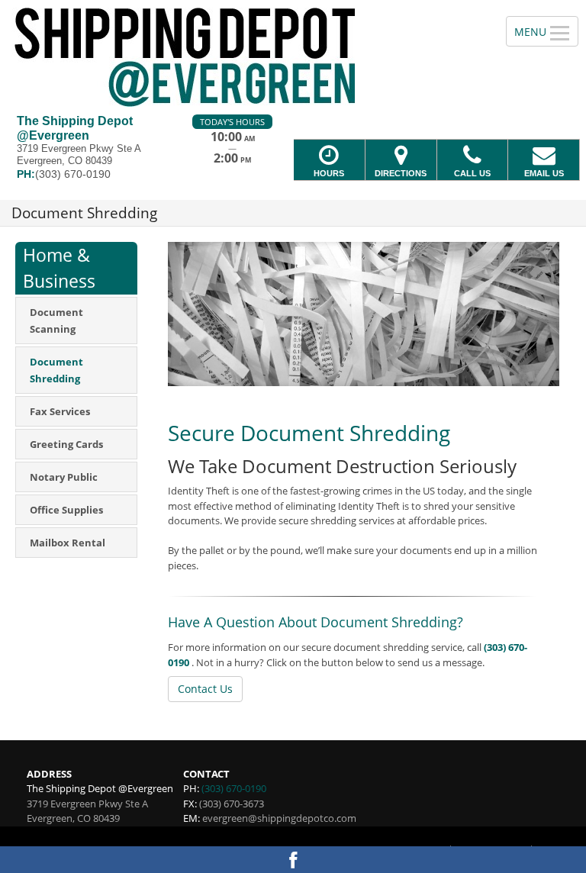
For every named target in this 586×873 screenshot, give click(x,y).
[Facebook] (293, 859)
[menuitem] (76, 320)
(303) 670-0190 (233, 788)
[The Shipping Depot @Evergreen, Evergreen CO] (293, 57)
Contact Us (205, 688)
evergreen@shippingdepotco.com (279, 818)
